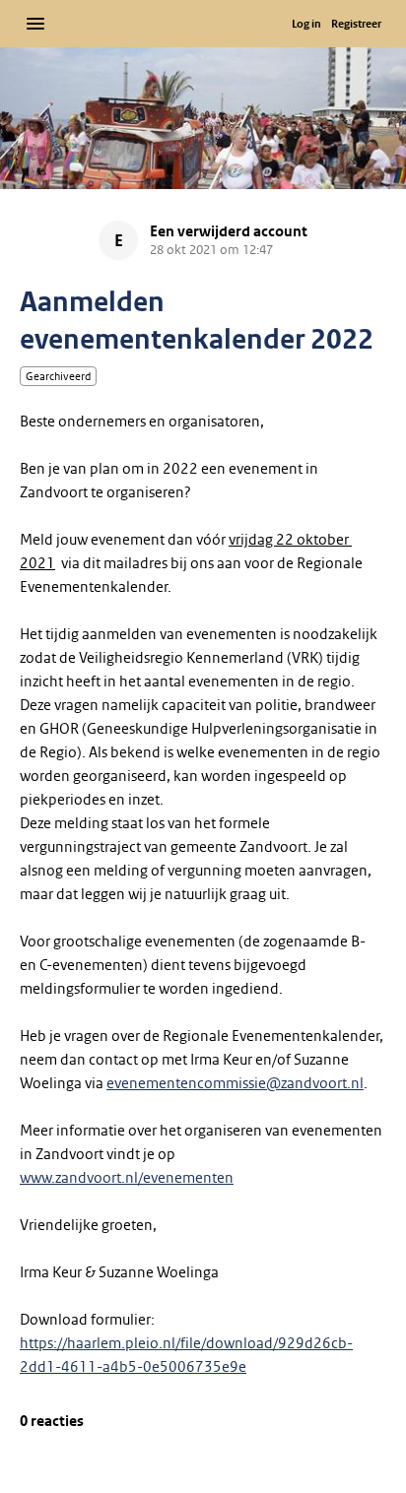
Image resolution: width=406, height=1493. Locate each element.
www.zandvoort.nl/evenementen (127, 1178)
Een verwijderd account (228, 232)
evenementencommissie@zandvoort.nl (235, 1083)
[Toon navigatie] (35, 23)
